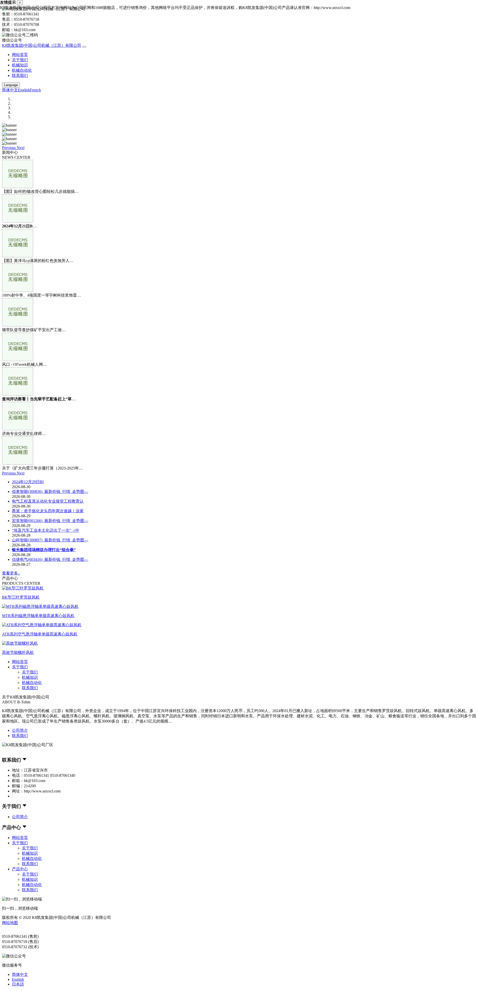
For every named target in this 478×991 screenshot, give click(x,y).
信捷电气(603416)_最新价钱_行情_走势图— (50, 559)
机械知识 (20, 65)
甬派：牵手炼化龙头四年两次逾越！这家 (48, 511)
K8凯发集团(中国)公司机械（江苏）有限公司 (41, 45)
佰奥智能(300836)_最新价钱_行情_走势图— (50, 491)
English (24, 90)
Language (11, 85)
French (35, 90)
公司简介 (20, 730)
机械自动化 (22, 70)
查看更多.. (11, 573)
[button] (9, 148)
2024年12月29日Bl (28, 482)
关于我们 (20, 60)
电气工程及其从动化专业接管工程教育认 (48, 501)
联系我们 (20, 75)
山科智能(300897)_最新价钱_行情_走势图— (50, 540)
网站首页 (20, 54)
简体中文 (10, 90)
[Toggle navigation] (84, 47)
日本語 (18, 984)
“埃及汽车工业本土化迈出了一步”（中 (45, 530)
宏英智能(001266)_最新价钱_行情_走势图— (50, 521)
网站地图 (10, 923)
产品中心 (20, 869)
